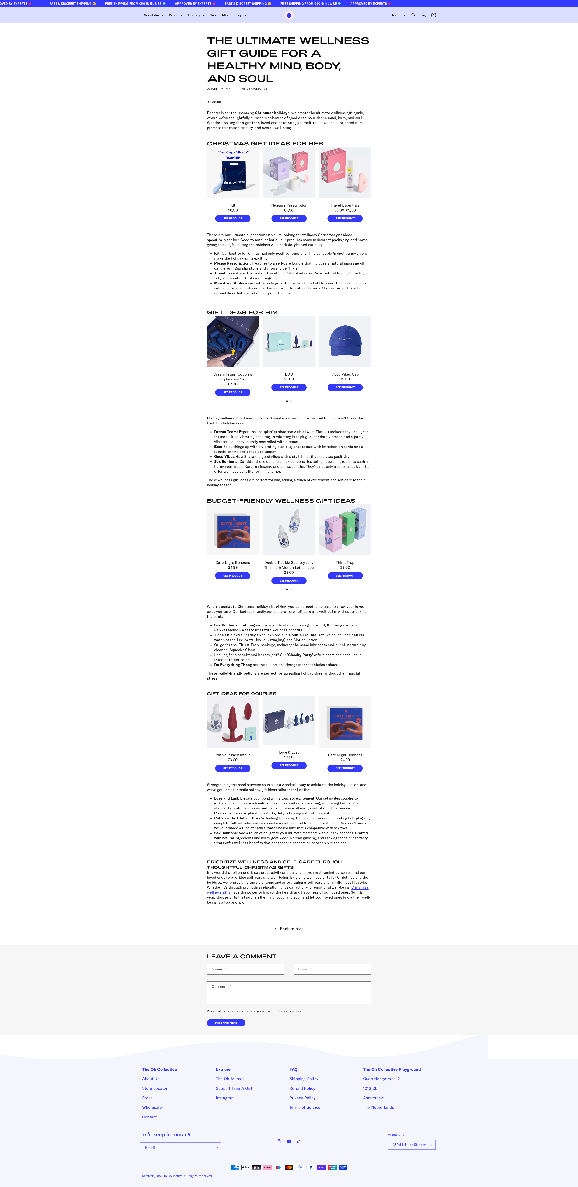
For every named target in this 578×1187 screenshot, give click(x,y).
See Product (232, 218)
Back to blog (292, 928)
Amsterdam (374, 1097)
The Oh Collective (169, 1176)
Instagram (225, 1097)
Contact (149, 1117)
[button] (153, 15)
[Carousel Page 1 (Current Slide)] (287, 401)
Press (147, 1097)
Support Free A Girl (234, 1088)
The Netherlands (378, 1107)
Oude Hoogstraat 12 (381, 1078)
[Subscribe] (216, 1147)
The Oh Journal (230, 1078)
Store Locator (155, 1088)
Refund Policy (302, 1088)
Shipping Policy (303, 1078)
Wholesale (152, 1107)
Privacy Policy (302, 1097)
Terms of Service (304, 1107)
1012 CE (370, 1088)
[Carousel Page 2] (291, 401)
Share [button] (216, 102)
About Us (151, 1078)
